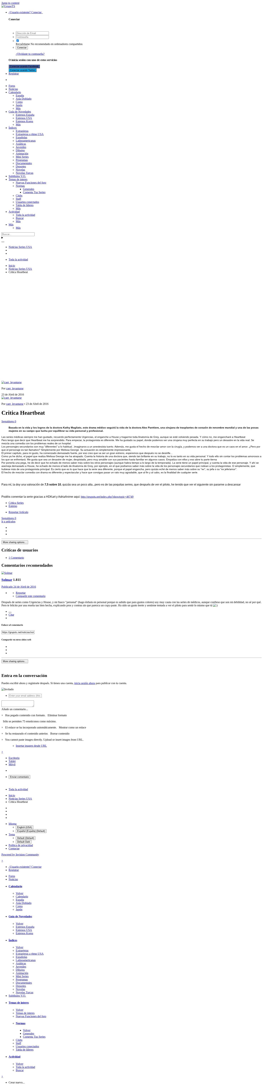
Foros (12, 85)
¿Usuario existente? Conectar (26, 12)
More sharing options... (15, 542)
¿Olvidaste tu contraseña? (30, 53)
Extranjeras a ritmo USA (30, 134)
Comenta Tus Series (34, 192)
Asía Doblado (23, 98)
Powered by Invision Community (20, 854)
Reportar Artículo (18, 512)
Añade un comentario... (14, 709)
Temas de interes (18, 179)
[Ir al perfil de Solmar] (6, 572)
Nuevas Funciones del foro (31, 182)
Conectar (21, 47)
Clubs (19, 195)
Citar (11, 614)
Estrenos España (25, 114)
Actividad (14, 211)
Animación (22, 153)
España (20, 95)
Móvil (12, 764)
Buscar (20, 218)
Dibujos (20, 150)
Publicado (18, 586)
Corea (19, 101)
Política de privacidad (21, 845)
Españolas (21, 137)
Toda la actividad (25, 214)
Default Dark (23, 841)
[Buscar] (2, 241)
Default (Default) (25, 838)
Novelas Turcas (24, 172)
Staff (18, 198)
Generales (28, 189)
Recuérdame (23, 44)
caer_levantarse (14, 388)
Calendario (15, 92)
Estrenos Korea (24, 121)
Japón (19, 105)
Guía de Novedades (20, 111)
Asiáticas (21, 143)
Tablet (12, 761)
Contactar (14, 848)
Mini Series (22, 156)
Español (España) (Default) (31, 831)
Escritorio (14, 757)
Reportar (21, 592)
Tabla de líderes (24, 205)
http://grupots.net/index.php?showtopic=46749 (107, 496)
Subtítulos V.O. (17, 176)
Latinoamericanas (26, 140)
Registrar (14, 73)
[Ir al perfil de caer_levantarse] (11, 382)
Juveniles (21, 147)
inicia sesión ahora (84, 683)
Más (18, 108)
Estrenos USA (24, 118)
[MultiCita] (10, 612)
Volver (19, 893)
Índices (13, 127)
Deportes (21, 166)
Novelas (20, 169)
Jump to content (10, 2)
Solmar (6, 580)
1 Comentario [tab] (16, 557)
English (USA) (24, 827)
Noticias (13, 89)
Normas (20, 185)
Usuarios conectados (27, 201)
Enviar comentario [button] (19, 777)
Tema (12, 834)
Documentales (24, 163)
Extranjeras (22, 130)
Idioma (12, 823)
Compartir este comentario (30, 596)
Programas (22, 160)
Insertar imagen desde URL (31, 745)
